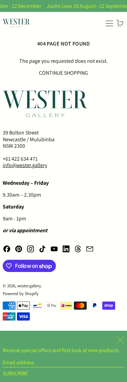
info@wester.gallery (25, 165)
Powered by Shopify (21, 293)
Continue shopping (63, 73)
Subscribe (15, 373)
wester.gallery (29, 286)
